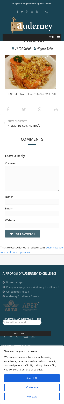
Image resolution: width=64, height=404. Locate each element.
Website (10, 220)
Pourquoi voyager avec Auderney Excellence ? (32, 287)
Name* (9, 196)
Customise (32, 387)
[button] (52, 37)
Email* (9, 208)
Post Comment (25, 233)
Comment (11, 163)
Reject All (32, 396)
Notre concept (14, 282)
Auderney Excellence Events (22, 296)
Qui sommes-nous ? (17, 291)
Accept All (32, 378)
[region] (32, 374)
